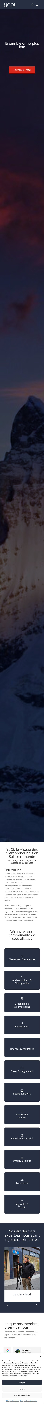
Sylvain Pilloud (22, 1294)
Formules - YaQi (22, 69)
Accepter (22, 1382)
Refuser (22, 1389)
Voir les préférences (22, 1395)
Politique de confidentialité (28, 1401)
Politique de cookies (12, 1401)
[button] (40, 1356)
